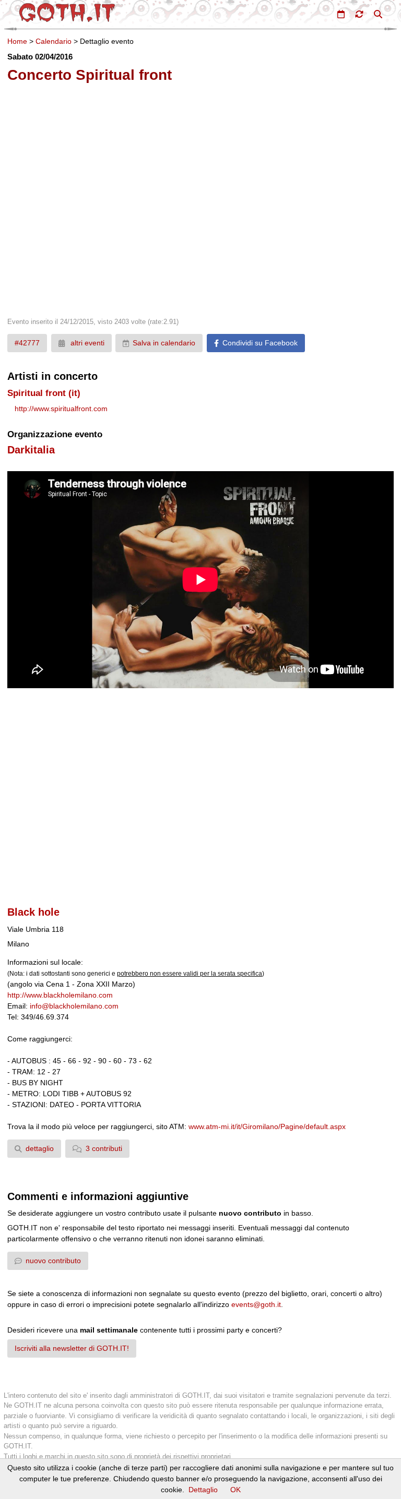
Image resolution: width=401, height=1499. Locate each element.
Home (17, 41)
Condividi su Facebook (260, 343)
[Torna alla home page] (67, 12)
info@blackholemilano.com (74, 1006)
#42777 (27, 343)
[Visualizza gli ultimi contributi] (359, 14)
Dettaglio (203, 1489)
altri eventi (86, 343)
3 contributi (104, 1148)
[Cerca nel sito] (378, 14)
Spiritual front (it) (43, 393)
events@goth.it (256, 1304)
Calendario (54, 41)
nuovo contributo (53, 1260)
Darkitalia (31, 449)
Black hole (33, 912)
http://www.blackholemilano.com (60, 995)
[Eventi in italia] (341, 14)
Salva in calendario (164, 343)
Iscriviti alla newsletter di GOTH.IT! (72, 1348)
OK (235, 1489)
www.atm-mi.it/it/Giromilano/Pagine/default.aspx (267, 1126)
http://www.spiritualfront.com (61, 408)
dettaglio (40, 1148)
